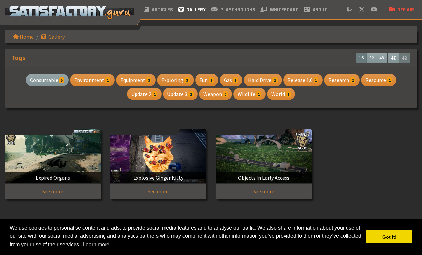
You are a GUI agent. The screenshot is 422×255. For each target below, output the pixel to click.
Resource (378, 80)
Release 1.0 (302, 80)
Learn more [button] (96, 244)
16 (361, 58)
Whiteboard (283, 9)
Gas (230, 80)
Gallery (195, 9)
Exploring (174, 80)
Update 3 (179, 94)
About (319, 9)
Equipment (135, 80)
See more (52, 191)
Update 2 (143, 94)
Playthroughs (237, 9)
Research (341, 80)
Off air (405, 9)
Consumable (46, 80)
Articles (161, 9)
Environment (91, 80)
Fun (205, 80)
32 (371, 58)
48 (381, 58)
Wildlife (249, 94)
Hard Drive (262, 80)
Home (26, 36)
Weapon (214, 94)
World (280, 94)
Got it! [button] (389, 237)
